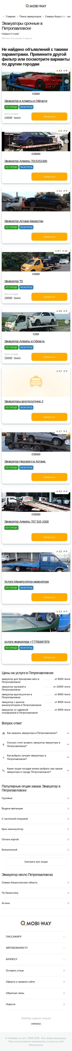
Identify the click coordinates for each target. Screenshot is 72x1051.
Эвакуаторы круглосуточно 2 (23, 401)
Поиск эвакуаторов (30, 16)
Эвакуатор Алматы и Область (24, 341)
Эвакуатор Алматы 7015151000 (25, 161)
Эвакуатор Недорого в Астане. (25, 461)
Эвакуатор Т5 (13, 281)
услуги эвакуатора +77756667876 (26, 641)
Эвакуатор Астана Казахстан (23, 221)
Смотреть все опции (36, 861)
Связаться (49, 116)
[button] (33, 93)
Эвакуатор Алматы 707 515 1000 (26, 521)
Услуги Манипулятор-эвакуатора (26, 581)
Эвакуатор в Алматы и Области (25, 101)
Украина (36, 1024)
